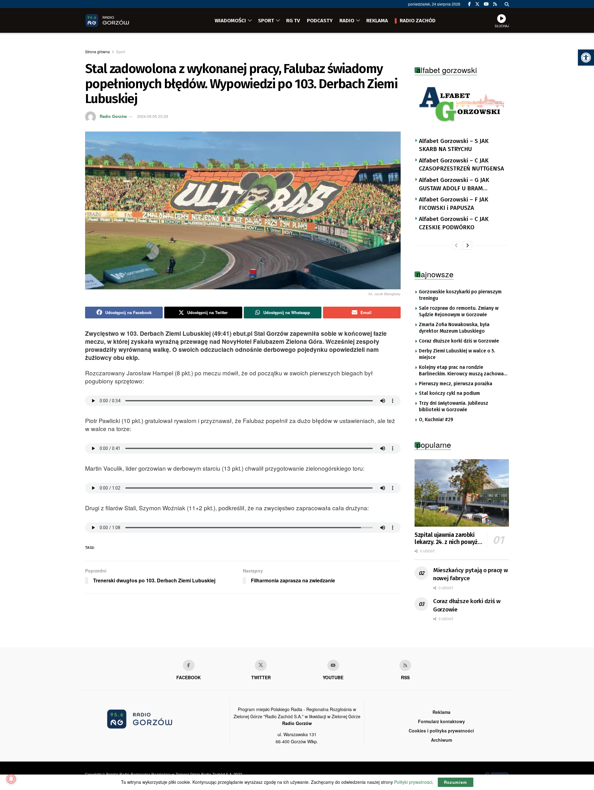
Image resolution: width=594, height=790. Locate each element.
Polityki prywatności (413, 782)
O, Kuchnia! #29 (436, 419)
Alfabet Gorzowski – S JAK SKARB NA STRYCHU (454, 145)
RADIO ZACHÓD (418, 20)
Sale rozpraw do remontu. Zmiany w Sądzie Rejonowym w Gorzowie (458, 311)
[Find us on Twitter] (477, 4)
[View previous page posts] (456, 245)
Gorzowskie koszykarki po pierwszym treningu (460, 295)
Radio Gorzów (113, 116)
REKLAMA (377, 20)
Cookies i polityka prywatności (441, 730)
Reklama (441, 712)
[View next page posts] (467, 245)
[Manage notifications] (11, 779)
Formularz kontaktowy (441, 721)
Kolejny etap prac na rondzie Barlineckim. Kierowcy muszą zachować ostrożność (462, 371)
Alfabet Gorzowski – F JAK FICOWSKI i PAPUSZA (453, 203)
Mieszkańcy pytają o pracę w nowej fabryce (470, 574)
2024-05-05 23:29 (152, 116)
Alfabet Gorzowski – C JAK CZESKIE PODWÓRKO (454, 223)
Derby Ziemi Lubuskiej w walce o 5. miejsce (457, 354)
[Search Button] (507, 4)
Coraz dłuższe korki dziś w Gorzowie (459, 341)
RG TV (293, 20)
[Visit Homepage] (116, 20)
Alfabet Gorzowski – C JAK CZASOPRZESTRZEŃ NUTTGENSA (461, 164)
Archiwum (441, 740)
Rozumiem (455, 782)
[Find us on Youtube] (333, 665)
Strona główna (97, 51)
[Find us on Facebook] (469, 4)
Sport (120, 51)
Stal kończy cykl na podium (449, 393)
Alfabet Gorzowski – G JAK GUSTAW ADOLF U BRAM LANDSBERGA (454, 184)
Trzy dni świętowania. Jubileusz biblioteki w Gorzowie (453, 406)
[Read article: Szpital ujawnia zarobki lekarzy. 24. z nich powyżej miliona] (462, 493)
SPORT (266, 20)
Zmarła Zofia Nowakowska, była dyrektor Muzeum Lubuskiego (454, 328)
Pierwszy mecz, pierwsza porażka (455, 383)
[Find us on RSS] (495, 4)
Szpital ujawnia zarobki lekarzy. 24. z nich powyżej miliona (448, 538)
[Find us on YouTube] (486, 4)
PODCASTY (320, 20)
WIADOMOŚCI (230, 20)
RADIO (346, 20)
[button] (586, 58)
